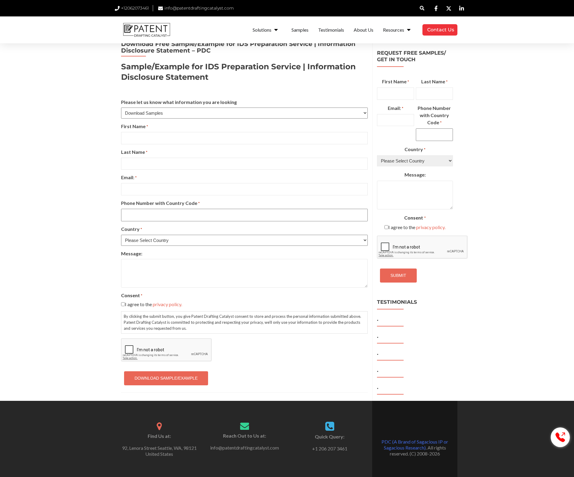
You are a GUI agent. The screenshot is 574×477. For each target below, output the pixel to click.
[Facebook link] (406, 427)
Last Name (134, 152)
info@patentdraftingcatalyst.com (244, 447)
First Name (134, 126)
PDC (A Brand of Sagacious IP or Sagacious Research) (414, 444)
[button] (422, 8)
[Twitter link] (415, 427)
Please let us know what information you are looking (179, 102)
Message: (131, 253)
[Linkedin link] (423, 427)
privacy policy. (167, 304)
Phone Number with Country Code (160, 203)
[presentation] (422, 247)
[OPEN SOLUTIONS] (276, 29)
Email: (129, 177)
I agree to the (153, 304)
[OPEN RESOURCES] (409, 29)
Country (131, 229)
